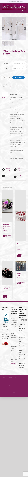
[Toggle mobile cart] (22, 10)
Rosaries (9, 86)
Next (25, 28)
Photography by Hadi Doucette (10, 385)
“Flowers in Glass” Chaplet (20, 246)
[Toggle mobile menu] (25, 10)
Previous (3, 28)
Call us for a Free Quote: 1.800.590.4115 (15, 1)
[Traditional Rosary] (21, 266)
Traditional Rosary (20, 274)
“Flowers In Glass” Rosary (7, 288)
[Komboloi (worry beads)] (7, 206)
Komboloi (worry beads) (7, 225)
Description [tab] (4, 94)
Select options (6, 236)
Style (7, 68)
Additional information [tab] (4, 98)
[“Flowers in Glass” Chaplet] (21, 215)
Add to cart (19, 77)
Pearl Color (6, 63)
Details (10, 235)
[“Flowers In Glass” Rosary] (7, 273)
